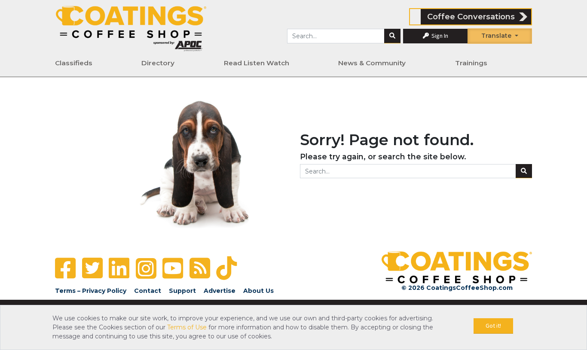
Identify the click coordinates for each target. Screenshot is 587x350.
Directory (157, 63)
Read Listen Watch (256, 63)
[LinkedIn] (119, 268)
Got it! (493, 325)
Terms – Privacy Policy (90, 291)
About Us (258, 291)
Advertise (219, 291)
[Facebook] (65, 268)
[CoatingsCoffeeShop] (131, 28)
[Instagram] (146, 268)
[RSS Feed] (200, 268)
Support (182, 291)
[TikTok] (226, 268)
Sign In (439, 36)
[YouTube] (172, 268)
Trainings (471, 63)
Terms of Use (187, 327)
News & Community (372, 63)
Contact (147, 291)
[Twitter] (92, 268)
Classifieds (73, 63)
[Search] (392, 36)
